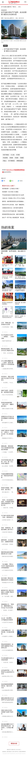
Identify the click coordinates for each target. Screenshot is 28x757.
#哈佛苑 (5, 157)
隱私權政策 (9, 751)
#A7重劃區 (11, 160)
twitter (21, 180)
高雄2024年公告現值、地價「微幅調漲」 (13, 204)
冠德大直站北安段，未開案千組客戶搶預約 (7, 712)
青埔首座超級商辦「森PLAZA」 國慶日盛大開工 (7, 404)
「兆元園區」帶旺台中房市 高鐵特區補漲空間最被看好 (7, 566)
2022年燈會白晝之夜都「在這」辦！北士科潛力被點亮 (7, 461)
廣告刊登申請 (15, 751)
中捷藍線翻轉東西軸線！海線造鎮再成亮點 (7, 475)
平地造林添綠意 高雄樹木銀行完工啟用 (13, 195)
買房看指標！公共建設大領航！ (11, 188)
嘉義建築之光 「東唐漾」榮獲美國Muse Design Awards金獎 (7, 606)
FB (4, 180)
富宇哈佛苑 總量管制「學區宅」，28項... (11, 6)
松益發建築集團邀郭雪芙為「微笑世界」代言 (7, 685)
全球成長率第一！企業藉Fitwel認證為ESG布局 (7, 672)
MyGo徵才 (18, 749)
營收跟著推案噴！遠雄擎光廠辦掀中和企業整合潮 (7, 646)
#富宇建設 (6, 154)
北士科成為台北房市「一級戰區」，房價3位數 (7, 336)
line (12, 180)
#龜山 (4, 160)
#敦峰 (11, 157)
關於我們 (13, 749)
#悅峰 (16, 157)
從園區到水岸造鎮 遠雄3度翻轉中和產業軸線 (7, 418)
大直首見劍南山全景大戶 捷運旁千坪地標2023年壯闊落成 (20, 291)
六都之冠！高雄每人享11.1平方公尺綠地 (13, 198)
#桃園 (22, 157)
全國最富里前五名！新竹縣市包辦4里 (12, 208)
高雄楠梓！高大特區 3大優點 (10, 191)
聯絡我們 (9, 749)
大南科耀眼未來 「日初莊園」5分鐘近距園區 (7, 632)
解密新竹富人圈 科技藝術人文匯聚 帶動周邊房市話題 (7, 592)
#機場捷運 (20, 160)
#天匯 (18, 154)
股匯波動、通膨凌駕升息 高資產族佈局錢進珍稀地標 (7, 447)
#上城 (12, 154)
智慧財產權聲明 (22, 751)
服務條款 (4, 751)
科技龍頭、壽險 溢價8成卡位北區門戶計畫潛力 (7, 378)
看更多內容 (14, 743)
